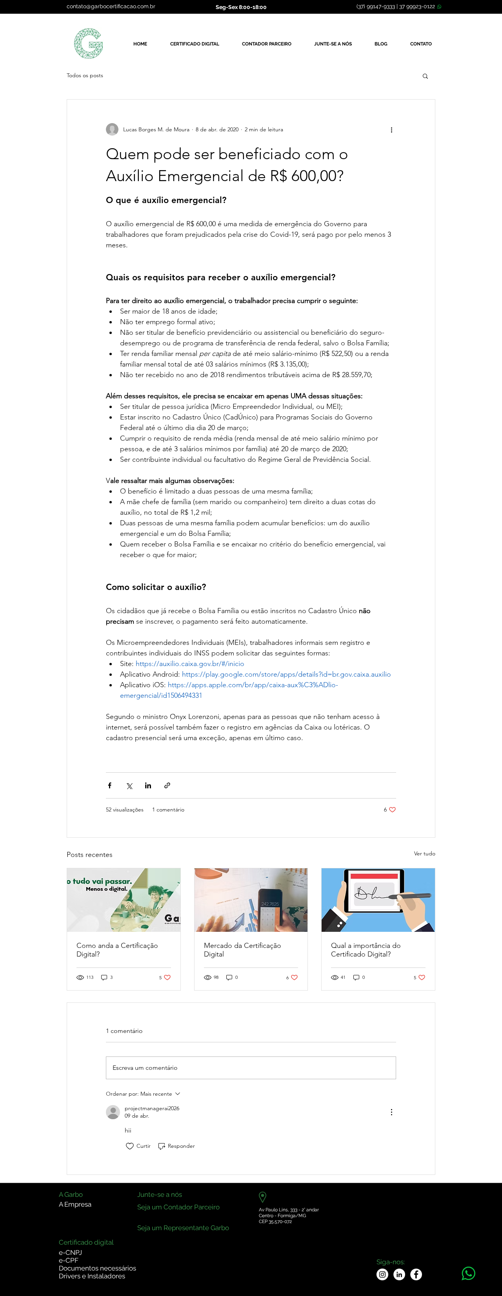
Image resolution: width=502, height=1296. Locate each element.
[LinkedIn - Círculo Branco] (399, 1274)
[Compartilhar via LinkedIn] (148, 785)
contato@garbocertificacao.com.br (111, 6)
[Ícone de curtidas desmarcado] (130, 1146)
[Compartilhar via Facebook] (109, 785)
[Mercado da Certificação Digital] (251, 900)
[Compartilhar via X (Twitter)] (129, 785)
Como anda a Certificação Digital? (117, 949)
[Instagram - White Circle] (382, 1274)
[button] (425, 76)
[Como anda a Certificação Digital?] (123, 900)
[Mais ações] (391, 129)
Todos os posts (85, 75)
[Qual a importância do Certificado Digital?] (378, 900)
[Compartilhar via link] (167, 785)
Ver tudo (424, 853)
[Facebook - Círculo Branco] (416, 1274)
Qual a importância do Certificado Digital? (366, 949)
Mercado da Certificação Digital (242, 949)
